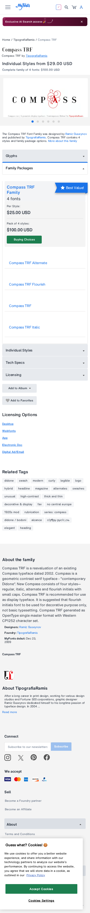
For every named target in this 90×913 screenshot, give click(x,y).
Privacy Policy (35, 875)
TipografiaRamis (24, 40)
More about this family (62, 141)
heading (25, 528)
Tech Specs (15, 362)
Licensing (13, 374)
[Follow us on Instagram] (9, 757)
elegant (9, 528)
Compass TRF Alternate (28, 262)
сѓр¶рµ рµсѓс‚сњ (58, 520)
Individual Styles (19, 350)
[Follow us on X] (22, 757)
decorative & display (18, 504)
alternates (60, 488)
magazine (41, 488)
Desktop (8, 424)
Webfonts (9, 431)
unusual (9, 496)
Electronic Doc (12, 445)
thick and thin (53, 496)
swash (23, 480)
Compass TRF (20, 305)
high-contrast (30, 496)
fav (40, 504)
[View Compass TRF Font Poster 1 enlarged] (45, 99)
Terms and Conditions (20, 834)
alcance (36, 520)
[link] (74, 7)
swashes (78, 488)
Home (6, 40)
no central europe (59, 504)
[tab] (32, 121)
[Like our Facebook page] (49, 757)
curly (51, 480)
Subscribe (61, 746)
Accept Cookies (41, 889)
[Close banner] (82, 21)
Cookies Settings (41, 900)
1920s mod (11, 512)
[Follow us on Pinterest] (35, 757)
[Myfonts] (23, 9)
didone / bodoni (15, 520)
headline (24, 488)
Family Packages (19, 168)
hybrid (8, 488)
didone (9, 480)
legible (65, 480)
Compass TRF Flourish (27, 284)
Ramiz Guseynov (76, 134)
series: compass (55, 512)
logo (78, 480)
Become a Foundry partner (23, 801)
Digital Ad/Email (13, 452)
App (5, 438)
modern (38, 480)
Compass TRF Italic (24, 327)
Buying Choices (24, 239)
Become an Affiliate (18, 809)
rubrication (31, 512)
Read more (9, 712)
